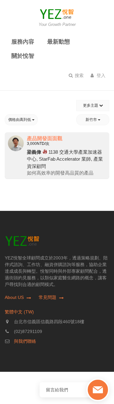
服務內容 (22, 42)
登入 (100, 75)
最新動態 (58, 42)
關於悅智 (22, 56)
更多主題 (91, 105)
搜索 (78, 75)
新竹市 (92, 119)
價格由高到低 (20, 119)
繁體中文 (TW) (19, 311)
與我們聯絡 (25, 341)
